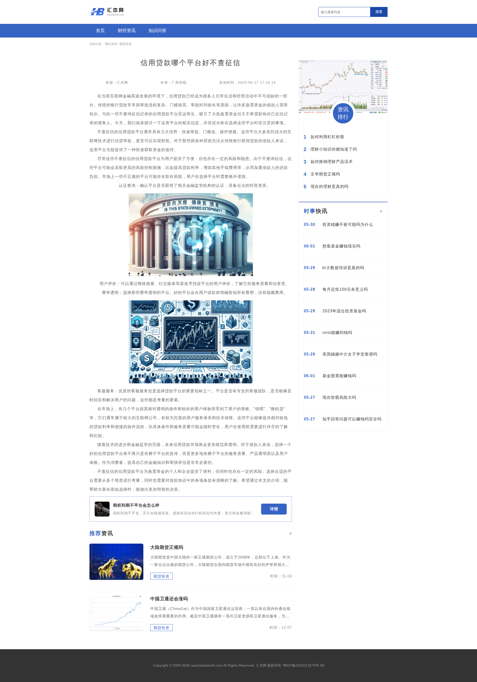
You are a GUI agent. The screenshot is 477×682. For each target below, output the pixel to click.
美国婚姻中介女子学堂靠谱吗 (349, 354)
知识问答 (157, 30)
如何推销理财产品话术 (332, 162)
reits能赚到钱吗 (337, 332)
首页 (100, 30)
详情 (274, 509)
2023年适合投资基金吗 (344, 311)
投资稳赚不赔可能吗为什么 (347, 224)
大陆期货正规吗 (166, 547)
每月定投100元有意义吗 (345, 289)
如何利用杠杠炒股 (327, 137)
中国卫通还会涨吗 (169, 599)
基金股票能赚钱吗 (339, 376)
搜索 (378, 12)
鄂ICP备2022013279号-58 (303, 665)
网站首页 (111, 44)
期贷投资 (125, 44)
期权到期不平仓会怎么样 (136, 505)
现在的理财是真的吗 (330, 187)
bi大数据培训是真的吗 (343, 268)
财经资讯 (127, 30)
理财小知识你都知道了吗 (334, 149)
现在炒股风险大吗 (339, 397)
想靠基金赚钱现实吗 (341, 246)
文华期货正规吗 (325, 174)
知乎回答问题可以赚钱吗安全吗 (352, 419)
